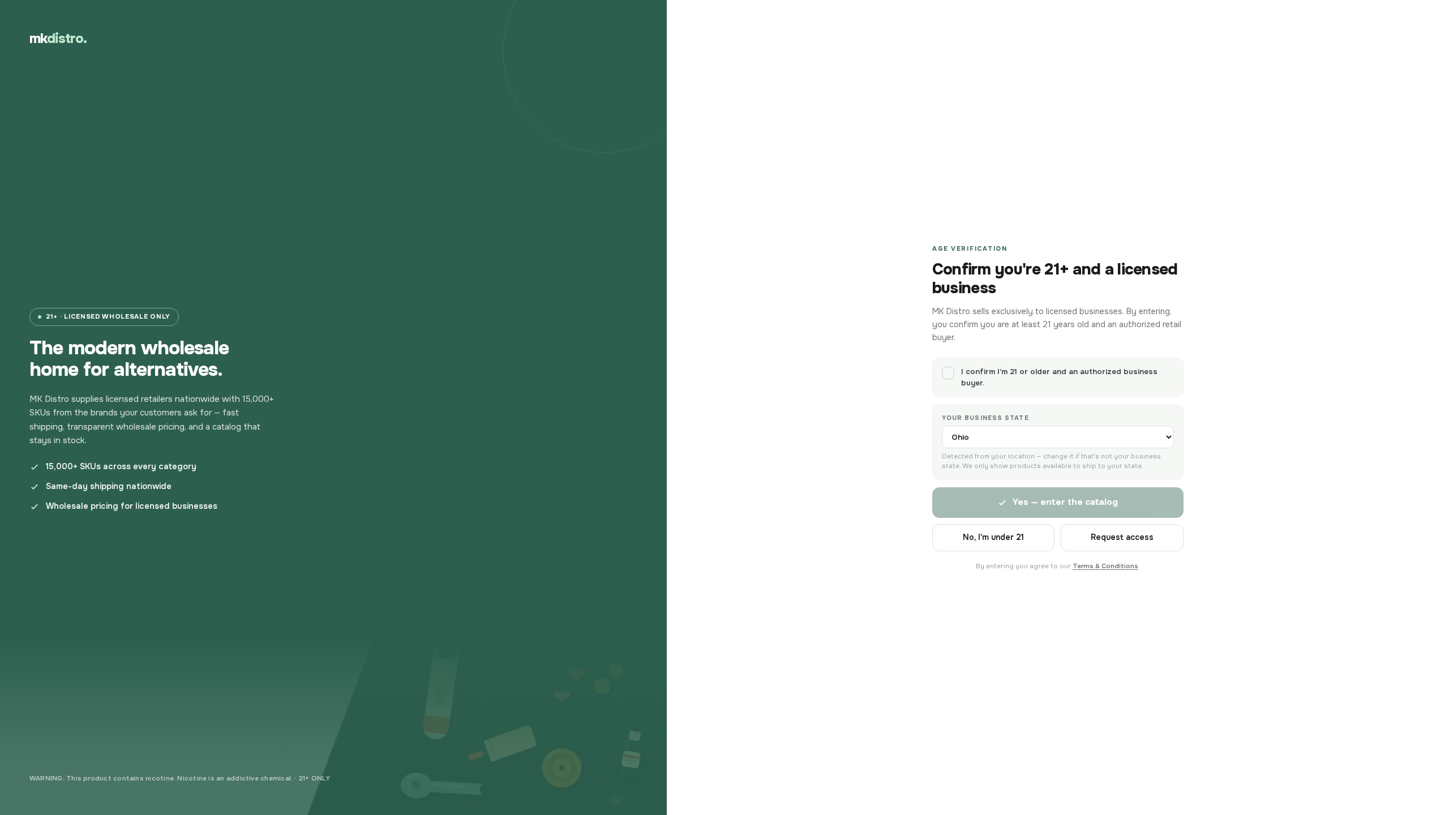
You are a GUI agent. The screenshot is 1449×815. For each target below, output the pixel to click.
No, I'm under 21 (993, 537)
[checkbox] (1058, 377)
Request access (1122, 537)
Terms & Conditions (1105, 566)
